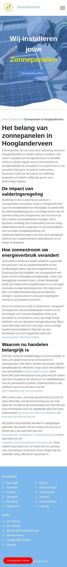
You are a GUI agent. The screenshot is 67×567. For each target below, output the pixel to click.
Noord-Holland (47, 487)
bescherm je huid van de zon (18, 416)
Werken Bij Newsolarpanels (22, 530)
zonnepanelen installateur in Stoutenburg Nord (29, 434)
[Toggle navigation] (62, 8)
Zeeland (44, 496)
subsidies (28, 371)
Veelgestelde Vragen (18, 540)
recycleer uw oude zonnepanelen (38, 412)
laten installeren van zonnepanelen (22, 390)
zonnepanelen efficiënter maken (20, 337)
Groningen (12, 482)
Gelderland (12, 506)
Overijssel (12, 496)
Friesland (11, 487)
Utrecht (16, 119)
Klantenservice (15, 535)
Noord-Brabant (47, 501)
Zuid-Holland (46, 492)
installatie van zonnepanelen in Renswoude (27, 442)
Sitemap (11, 544)
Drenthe (11, 492)
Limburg (44, 506)
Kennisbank (13, 521)
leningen (43, 371)
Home (5, 119)
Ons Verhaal (13, 526)
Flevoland (12, 501)
